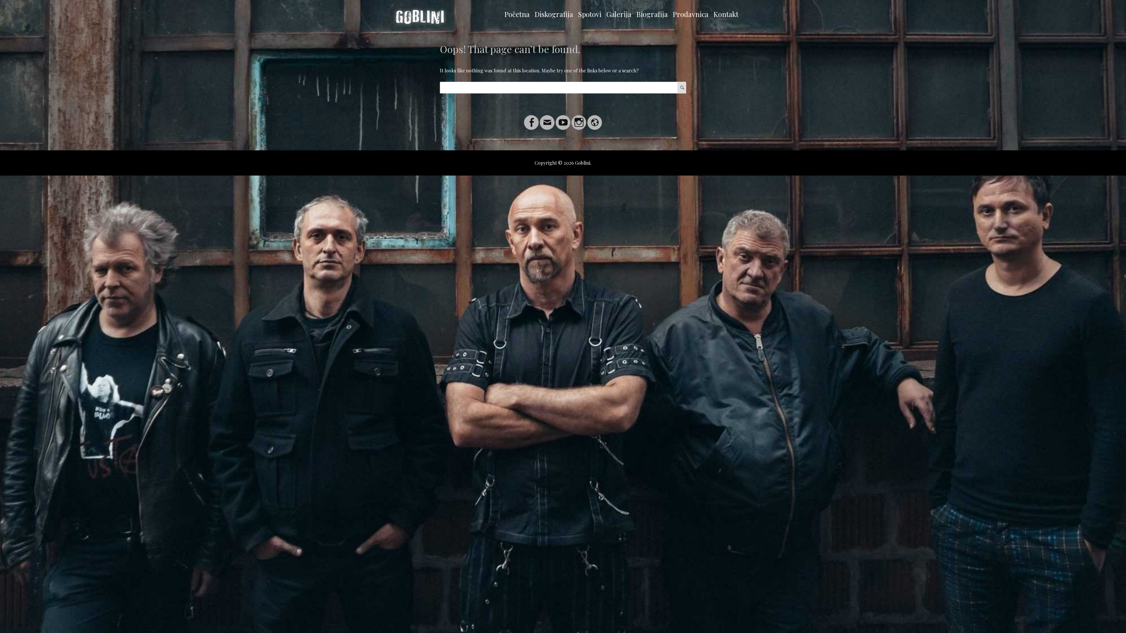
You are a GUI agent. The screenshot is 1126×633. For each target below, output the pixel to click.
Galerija (618, 14)
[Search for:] (563, 87)
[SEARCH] (681, 87)
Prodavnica (690, 14)
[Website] (594, 119)
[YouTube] (563, 119)
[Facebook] (531, 119)
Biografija (652, 14)
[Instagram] (579, 119)
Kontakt (725, 14)
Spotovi (589, 14)
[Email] (547, 119)
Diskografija (554, 14)
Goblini (582, 163)
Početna (517, 14)
